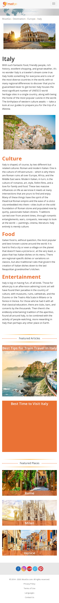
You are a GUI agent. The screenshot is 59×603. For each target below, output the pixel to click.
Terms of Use (29, 588)
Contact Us (29, 597)
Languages (29, 593)
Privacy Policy (29, 583)
